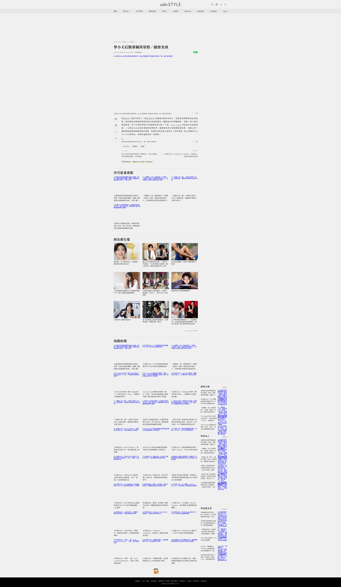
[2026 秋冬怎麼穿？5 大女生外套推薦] (222, 540)
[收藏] (116, 132)
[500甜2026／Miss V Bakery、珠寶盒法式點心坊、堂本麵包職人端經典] (127, 437)
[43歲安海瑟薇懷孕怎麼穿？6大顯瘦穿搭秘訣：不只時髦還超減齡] (222, 523)
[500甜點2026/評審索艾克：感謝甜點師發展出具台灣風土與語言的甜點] (184, 548)
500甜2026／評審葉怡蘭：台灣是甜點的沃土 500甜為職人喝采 (155, 559)
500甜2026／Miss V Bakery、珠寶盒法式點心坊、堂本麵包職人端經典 (126, 449)
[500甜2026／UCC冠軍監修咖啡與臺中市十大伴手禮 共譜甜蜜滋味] (155, 353)
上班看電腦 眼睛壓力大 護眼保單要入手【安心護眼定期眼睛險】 (127, 292)
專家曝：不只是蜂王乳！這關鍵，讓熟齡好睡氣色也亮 (126, 263)
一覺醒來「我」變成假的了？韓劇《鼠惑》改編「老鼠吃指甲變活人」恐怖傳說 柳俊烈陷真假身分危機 (156, 199)
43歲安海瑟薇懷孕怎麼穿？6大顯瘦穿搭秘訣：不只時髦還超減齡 (209, 523)
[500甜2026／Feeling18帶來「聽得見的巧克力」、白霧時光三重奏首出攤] (184, 381)
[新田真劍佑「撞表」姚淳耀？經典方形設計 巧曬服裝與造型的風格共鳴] (155, 492)
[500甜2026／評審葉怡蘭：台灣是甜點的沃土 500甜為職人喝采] (155, 548)
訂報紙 (189, 581)
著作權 (167, 581)
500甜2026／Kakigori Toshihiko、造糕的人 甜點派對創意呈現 (155, 532)
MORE (224, 387)
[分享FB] (116, 119)
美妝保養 (152, 11)
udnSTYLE (117, 41)
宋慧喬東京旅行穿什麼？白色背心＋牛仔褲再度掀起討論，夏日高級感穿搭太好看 (208, 515)
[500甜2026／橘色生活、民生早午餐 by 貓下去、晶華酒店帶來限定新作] (155, 464)
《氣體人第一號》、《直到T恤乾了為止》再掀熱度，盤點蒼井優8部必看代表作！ (184, 197)
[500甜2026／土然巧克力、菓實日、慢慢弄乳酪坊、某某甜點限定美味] (127, 520)
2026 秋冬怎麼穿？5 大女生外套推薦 (209, 539)
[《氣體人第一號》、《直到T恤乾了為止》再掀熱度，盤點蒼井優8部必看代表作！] (184, 185)
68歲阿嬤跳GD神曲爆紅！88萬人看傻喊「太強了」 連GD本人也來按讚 (155, 293)
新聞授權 (153, 581)
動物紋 (142, 146)
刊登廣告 (137, 581)
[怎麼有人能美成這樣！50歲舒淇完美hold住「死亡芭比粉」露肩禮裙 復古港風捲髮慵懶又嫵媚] (127, 213)
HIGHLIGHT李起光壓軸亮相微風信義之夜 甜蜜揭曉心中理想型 (155, 448)
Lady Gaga (126, 146)
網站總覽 (203, 581)
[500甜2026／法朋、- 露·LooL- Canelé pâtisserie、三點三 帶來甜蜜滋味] (127, 548)
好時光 (164, 11)
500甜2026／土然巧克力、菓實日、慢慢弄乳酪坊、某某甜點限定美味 (126, 532)
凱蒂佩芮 (135, 146)
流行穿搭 (139, 11)
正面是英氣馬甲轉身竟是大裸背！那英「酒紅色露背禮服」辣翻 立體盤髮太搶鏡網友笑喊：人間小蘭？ (127, 197)
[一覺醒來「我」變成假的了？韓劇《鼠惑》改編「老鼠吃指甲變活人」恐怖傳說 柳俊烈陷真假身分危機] (155, 185)
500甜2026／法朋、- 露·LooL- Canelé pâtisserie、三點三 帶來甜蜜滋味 (126, 560)
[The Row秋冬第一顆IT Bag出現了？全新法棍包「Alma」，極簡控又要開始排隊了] (127, 381)
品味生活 (187, 11)
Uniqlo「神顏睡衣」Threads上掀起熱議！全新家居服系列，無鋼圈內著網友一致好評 (208, 549)
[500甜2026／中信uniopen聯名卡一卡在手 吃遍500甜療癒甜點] (184, 520)
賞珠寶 (175, 11)
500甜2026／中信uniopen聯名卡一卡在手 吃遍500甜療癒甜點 (184, 531)
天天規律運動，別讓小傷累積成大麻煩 (184, 263)
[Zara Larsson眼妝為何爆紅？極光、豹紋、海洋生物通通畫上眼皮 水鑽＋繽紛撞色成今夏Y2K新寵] (155, 381)
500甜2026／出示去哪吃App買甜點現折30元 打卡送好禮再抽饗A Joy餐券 (126, 505)
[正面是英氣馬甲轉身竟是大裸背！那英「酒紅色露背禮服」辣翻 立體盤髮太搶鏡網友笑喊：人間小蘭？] (127, 185)
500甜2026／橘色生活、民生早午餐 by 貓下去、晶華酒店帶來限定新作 (155, 477)
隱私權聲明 (174, 581)
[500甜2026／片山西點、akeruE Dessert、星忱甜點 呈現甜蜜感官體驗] (184, 492)
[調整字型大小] (116, 138)
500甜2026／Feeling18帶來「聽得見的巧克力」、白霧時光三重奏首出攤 (184, 394)
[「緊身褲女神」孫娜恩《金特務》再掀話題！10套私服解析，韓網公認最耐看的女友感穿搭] (222, 531)
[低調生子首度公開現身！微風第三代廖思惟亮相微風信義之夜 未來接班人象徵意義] (184, 464)
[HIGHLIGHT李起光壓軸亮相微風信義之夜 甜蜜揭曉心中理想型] (155, 437)
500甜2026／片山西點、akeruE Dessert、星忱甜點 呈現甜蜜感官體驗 (184, 505)
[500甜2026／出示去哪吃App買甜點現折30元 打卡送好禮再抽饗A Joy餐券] (127, 492)
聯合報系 (182, 581)
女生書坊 (213, 11)
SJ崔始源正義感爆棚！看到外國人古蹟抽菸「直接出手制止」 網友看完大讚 (208, 486)
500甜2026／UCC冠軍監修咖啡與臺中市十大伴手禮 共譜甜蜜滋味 (155, 365)
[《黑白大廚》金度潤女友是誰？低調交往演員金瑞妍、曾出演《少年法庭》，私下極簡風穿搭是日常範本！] (184, 409)
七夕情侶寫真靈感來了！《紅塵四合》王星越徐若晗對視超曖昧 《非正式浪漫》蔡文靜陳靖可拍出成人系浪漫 (184, 322)
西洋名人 (132, 41)
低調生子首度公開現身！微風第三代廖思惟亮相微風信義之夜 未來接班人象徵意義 (184, 477)
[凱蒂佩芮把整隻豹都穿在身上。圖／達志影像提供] (159, 138)
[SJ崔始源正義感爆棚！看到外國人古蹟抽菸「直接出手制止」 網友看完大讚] (222, 485)
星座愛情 (200, 11)
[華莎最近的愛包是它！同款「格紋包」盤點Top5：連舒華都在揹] (222, 557)
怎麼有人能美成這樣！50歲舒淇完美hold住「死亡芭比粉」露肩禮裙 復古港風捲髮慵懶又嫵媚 (127, 225)
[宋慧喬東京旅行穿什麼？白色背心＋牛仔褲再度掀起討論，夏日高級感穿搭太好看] (222, 514)
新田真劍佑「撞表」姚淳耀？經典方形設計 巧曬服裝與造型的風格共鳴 (156, 505)
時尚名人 (126, 11)
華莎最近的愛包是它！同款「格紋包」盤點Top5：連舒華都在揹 (208, 557)
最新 (115, 11)
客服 (147, 581)
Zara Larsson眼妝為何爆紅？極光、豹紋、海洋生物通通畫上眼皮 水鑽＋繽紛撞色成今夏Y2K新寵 (155, 394)
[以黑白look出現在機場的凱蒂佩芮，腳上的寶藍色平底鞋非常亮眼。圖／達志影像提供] (156, 83)
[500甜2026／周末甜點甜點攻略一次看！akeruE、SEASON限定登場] (184, 437)
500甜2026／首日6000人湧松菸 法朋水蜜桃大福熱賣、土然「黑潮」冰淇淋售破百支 (126, 477)
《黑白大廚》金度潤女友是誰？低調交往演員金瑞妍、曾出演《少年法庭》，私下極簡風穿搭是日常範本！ (184, 423)
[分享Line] (116, 125)
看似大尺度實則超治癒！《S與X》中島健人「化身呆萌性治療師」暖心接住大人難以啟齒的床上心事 (155, 264)
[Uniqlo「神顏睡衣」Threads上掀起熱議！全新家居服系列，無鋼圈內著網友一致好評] (222, 548)
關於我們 (196, 581)
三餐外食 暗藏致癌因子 (122, 320)
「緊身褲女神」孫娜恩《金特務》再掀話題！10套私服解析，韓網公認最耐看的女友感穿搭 (208, 532)
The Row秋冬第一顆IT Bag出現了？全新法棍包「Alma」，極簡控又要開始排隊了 (126, 394)
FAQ (143, 581)
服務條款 (161, 581)
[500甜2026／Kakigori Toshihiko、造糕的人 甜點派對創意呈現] (155, 520)
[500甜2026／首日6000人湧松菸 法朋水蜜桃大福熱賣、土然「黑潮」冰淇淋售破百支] (127, 464)
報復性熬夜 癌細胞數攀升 (180, 291)
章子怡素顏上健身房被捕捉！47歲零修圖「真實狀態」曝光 (155, 321)
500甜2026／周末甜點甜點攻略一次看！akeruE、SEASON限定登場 (184, 448)
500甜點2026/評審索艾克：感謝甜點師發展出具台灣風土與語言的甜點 (184, 560)
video (225, 11)
